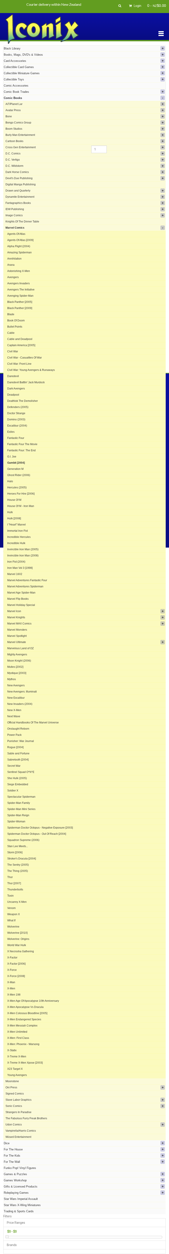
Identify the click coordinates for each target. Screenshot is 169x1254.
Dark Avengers (16, 388)
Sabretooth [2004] (18, 759)
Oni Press (11, 1087)
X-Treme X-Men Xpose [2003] (25, 1062)
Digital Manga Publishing (21, 184)
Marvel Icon (14, 611)
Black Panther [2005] (19, 302)
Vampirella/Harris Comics (21, 1130)
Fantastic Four (15, 438)
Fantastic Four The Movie (22, 444)
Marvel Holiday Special (21, 605)
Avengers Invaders (18, 283)
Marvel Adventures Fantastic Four (27, 580)
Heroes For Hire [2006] (21, 493)
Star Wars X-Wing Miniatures (22, 1205)
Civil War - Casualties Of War (24, 357)
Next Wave (13, 716)
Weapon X (13, 914)
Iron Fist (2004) (16, 561)
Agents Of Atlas (16, 233)
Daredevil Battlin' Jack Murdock (26, 382)
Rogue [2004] (15, 747)
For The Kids (12, 1155)
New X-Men (14, 710)
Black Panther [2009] (19, 308)
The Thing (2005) (17, 871)
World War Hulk (16, 945)
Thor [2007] (14, 883)
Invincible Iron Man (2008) (23, 555)
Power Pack (14, 734)
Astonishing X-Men (18, 271)
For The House (13, 1149)
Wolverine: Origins (18, 939)
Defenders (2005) (17, 407)
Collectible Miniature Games (22, 73)
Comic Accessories (16, 85)
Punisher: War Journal (20, 741)
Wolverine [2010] (17, 932)
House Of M (14, 499)
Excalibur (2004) (17, 425)
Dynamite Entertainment (20, 196)
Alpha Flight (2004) (18, 246)
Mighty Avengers (17, 654)
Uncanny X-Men (17, 901)
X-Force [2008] (16, 976)
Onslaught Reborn (18, 728)
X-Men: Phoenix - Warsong (23, 1044)
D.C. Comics (13, 153)
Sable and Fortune (18, 753)
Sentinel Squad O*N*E (20, 772)
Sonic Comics (14, 1106)
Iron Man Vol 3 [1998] (20, 567)
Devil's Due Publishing (19, 178)
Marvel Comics (15, 227)
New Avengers (16, 685)
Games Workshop (15, 1180)
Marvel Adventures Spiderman (25, 586)
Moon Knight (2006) (19, 660)
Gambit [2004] (16, 462)
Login (137, 6)
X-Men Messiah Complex (22, 1025)
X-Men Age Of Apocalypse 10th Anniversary (33, 1000)
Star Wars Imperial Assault (21, 1199)
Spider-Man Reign (18, 815)
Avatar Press (13, 110)
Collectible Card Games (19, 67)
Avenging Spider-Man (20, 295)
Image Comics (14, 215)
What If (11, 920)
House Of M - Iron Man (20, 506)
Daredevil (13, 376)
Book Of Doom (16, 320)
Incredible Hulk (16, 543)
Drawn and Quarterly (18, 190)
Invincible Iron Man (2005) (23, 549)
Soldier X (12, 790)
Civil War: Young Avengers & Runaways (31, 370)
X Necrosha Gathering (20, 951)
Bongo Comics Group (18, 122)
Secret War (13, 765)
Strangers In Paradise (18, 1112)
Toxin (10, 895)
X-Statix (12, 1050)
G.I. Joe (11, 456)
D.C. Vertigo (13, 159)
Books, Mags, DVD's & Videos (23, 54)
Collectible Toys (14, 79)
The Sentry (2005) (18, 864)
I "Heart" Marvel (16, 524)
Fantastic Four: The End (21, 450)
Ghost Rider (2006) (18, 475)
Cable (11, 332)
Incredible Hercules (19, 537)
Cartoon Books (14, 141)
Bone (9, 116)
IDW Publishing (15, 209)
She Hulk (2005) (17, 778)
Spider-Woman (16, 821)
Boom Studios (14, 128)
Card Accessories (15, 61)
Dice (6, 1143)
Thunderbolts (15, 889)
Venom (11, 908)
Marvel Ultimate (16, 642)
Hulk (10, 512)
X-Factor (12, 957)
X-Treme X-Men (16, 1056)
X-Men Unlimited (17, 1031)
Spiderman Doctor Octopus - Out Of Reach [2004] (36, 833)
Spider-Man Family (18, 802)
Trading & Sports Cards (19, 1211)
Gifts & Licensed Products (20, 1186)
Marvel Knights (16, 617)
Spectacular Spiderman (21, 796)
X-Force (12, 969)
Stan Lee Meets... (17, 846)
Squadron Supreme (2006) (23, 840)
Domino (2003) (16, 419)
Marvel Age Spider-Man (21, 592)
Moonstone (12, 1081)
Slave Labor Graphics (18, 1099)
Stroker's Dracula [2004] (21, 858)
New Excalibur (16, 697)
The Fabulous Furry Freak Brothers (26, 1118)
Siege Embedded (17, 784)
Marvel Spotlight (17, 635)
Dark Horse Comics (17, 172)
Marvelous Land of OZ (20, 648)
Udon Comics (14, 1124)
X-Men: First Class (18, 1038)
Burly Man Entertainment (20, 135)
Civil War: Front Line (19, 363)
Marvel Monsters (17, 629)
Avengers (13, 277)
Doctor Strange (16, 413)
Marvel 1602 (14, 574)
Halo (10, 481)
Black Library (12, 48)
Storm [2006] (14, 852)
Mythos (11, 679)
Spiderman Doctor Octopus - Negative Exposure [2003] (40, 827)
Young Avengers (17, 1075)
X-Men (11, 988)
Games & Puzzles (15, 1174)
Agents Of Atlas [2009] (20, 240)
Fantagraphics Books (18, 203)
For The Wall (12, 1161)
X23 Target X (15, 1068)
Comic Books (13, 98)
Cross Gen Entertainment (21, 147)
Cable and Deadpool (19, 339)
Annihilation (14, 258)
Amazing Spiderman (19, 252)
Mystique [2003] (16, 673)
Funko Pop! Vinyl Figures (20, 1168)
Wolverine (13, 926)
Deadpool (13, 394)
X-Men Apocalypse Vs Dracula (25, 1007)
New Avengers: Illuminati (22, 691)
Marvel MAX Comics (19, 623)
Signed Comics (15, 1093)
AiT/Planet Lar (14, 104)
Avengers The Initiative (21, 289)
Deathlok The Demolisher (22, 400)
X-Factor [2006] (16, 963)
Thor (10, 877)
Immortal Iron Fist (17, 530)
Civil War (12, 351)
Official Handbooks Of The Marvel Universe (33, 722)
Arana (11, 264)
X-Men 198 (13, 994)
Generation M (15, 468)
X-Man (11, 982)
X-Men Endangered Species (24, 1019)
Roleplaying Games (16, 1192)
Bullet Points (14, 326)
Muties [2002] (15, 666)
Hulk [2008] (14, 518)
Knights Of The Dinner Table (22, 221)
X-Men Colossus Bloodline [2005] (27, 1013)
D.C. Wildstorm (14, 165)
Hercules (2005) (17, 487)
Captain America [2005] (21, 345)
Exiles (11, 431)
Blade (10, 314)
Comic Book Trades (16, 91)
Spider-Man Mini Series (21, 809)
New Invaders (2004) (19, 704)
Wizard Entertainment (18, 1136)
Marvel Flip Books (18, 598)
